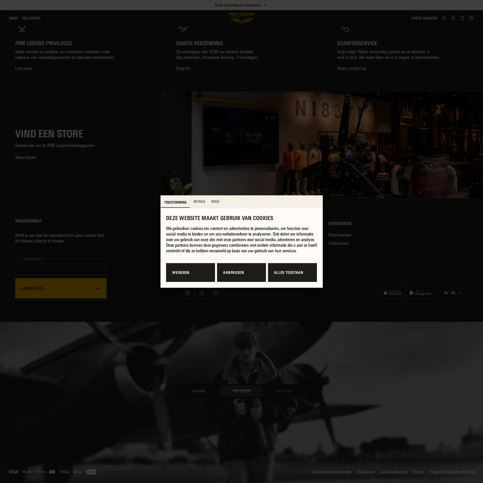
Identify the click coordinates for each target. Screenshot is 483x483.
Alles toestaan (288, 272)
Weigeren (181, 272)
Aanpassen (233, 272)
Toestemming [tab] (175, 202)
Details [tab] (199, 201)
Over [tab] (215, 201)
